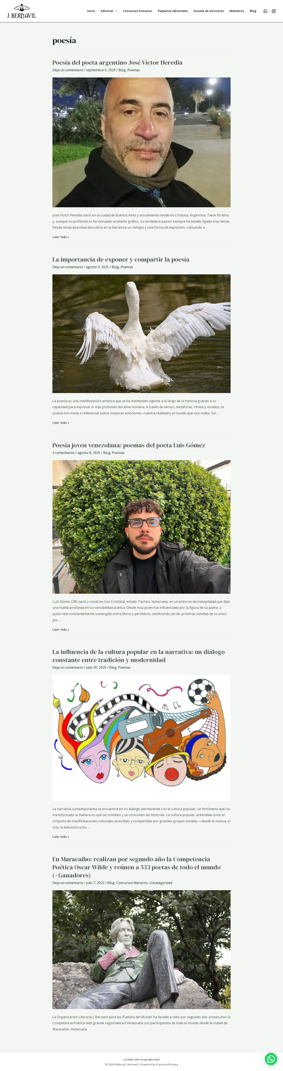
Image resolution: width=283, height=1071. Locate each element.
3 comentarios (63, 452)
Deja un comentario (67, 70)
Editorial (107, 11)
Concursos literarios (137, 11)
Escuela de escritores (209, 11)
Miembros (237, 11)
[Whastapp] (265, 11)
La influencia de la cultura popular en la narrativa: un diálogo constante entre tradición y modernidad (138, 656)
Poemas (133, 70)
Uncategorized (160, 882)
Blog (253, 11)
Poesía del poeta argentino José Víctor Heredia (117, 62)
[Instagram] (274, 11)
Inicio (91, 11)
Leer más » (60, 237)
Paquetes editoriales (173, 11)
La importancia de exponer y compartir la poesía (120, 259)
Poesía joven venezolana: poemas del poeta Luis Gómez (128, 445)
